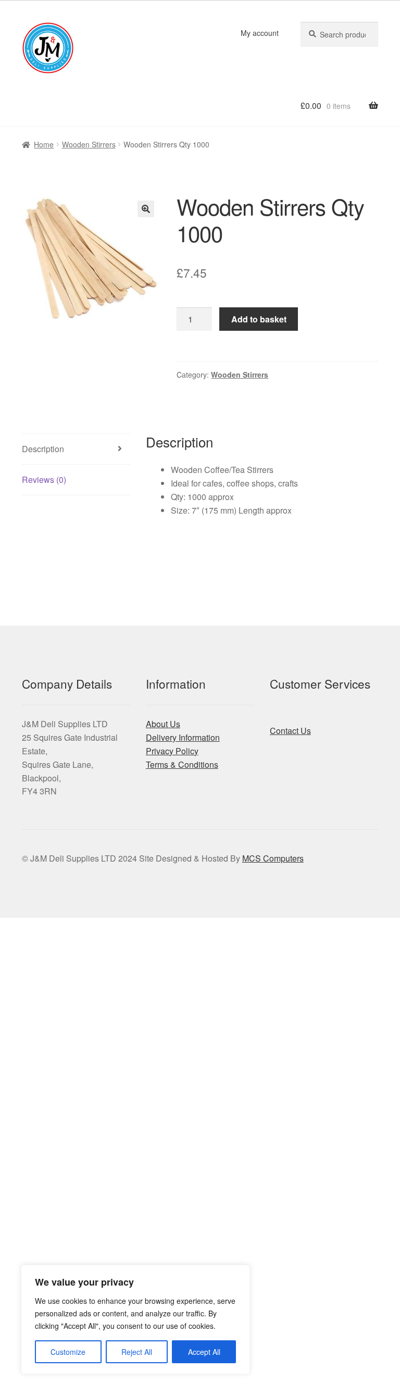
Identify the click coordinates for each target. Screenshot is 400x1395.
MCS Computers (273, 858)
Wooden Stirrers (89, 144)
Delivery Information (183, 737)
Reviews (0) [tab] (44, 479)
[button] (146, 209)
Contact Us (290, 731)
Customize (68, 1352)
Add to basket (258, 319)
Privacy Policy (172, 751)
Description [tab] (43, 449)
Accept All (204, 1352)
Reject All (136, 1352)
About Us (163, 724)
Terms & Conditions (182, 764)
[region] (135, 1319)
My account (260, 33)
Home (44, 144)
